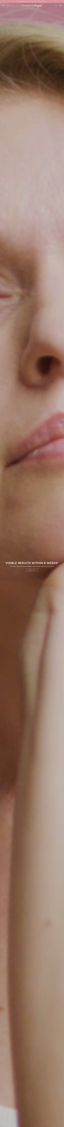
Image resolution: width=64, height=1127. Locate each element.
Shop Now (32, 570)
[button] (3, 6)
